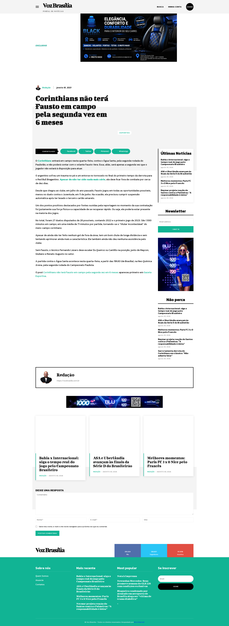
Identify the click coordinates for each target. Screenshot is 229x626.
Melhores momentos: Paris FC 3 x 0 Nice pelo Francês (176, 182)
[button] (160, 7)
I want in (175, 229)
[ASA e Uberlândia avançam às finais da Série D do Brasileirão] (114, 434)
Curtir (128, 545)
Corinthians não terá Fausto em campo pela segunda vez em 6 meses (80, 272)
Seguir (154, 545)
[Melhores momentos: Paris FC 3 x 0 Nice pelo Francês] (168, 434)
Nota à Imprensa (127, 576)
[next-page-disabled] (192, 67)
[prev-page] (65, 67)
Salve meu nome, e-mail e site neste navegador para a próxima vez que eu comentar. (73, 526)
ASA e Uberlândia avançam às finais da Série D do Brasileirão (176, 172)
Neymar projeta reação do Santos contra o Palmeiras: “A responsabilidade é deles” (176, 192)
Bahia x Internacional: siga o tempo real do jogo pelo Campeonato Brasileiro (175, 162)
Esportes (125, 132)
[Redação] (39, 87)
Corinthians (45, 160)
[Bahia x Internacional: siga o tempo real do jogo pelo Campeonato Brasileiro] (60, 434)
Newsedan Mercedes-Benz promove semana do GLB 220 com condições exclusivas (134, 583)
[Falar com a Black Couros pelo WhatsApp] (128, 38)
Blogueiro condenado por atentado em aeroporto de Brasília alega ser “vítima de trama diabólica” (134, 595)
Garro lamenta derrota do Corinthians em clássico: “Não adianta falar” (173, 353)
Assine (175, 586)
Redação (46, 87)
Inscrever (180, 545)
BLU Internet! (139, 622)
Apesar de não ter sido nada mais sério (82, 179)
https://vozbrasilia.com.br (68, 380)
